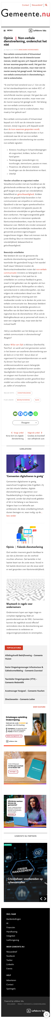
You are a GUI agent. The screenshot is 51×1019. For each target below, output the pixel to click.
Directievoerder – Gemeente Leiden (20, 699)
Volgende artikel (34, 433)
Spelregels (11, 989)
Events (9, 969)
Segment (8, 844)
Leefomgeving (12, 940)
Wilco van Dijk (16, 345)
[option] (25, 872)
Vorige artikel (19, 433)
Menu (10, 31)
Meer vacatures (39, 707)
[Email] (15, 413)
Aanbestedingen (13, 919)
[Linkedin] (30, 413)
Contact (25, 5)
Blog (37, 400)
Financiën (10, 928)
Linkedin (10, 965)
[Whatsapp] (35, 413)
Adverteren (11, 980)
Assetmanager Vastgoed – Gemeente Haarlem (24, 691)
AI (7, 923)
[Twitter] (25, 413)
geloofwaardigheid (26, 194)
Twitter (9, 960)
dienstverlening (24, 393)
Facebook (10, 956)
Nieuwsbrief (37, 5)
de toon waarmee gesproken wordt (23, 129)
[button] (41, 898)
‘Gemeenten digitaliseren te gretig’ (25, 476)
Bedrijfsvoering (23, 400)
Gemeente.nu (25, 15)
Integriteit (10, 936)
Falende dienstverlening (24, 547)
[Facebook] (20, 413)
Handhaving (11, 932)
